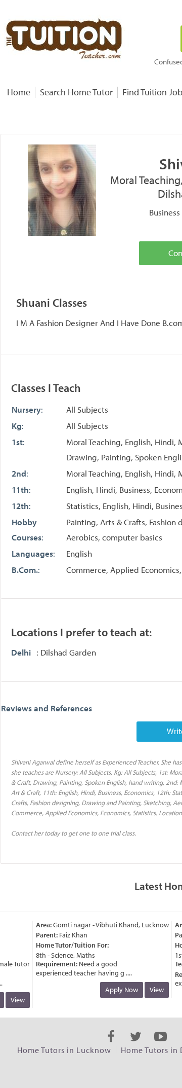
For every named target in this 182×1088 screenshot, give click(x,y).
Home (18, 92)
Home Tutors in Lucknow (64, 1050)
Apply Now (118, 989)
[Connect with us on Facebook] (111, 1045)
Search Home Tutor (76, 92)
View (15, 999)
